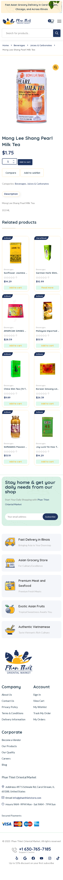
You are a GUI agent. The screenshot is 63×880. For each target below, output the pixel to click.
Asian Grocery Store (33, 560)
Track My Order (42, 713)
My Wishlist (40, 706)
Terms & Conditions (12, 713)
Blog (4, 764)
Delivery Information (13, 719)
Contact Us (8, 700)
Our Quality (8, 752)
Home (6, 45)
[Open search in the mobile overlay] (31, 33)
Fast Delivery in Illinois (34, 539)
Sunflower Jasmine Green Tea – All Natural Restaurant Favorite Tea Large (15, 272)
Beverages (19, 45)
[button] (15, 288)
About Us (7, 694)
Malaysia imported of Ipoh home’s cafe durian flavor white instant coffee (47, 330)
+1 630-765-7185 (35, 849)
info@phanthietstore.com (27, 797)
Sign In (37, 694)
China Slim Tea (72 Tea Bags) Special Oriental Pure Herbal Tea (15, 389)
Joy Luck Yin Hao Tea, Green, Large (47, 447)
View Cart (38, 700)
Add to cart (25, 162)
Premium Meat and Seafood (31, 583)
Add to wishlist (32, 172)
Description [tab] (11, 193)
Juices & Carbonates (41, 45)
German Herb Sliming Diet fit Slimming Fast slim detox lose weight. (47, 272)
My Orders (39, 719)
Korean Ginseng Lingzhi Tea (47, 389)
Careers (6, 758)
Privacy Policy (10, 706)
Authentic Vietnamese (34, 627)
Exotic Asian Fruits (31, 606)
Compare (11, 172)
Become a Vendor (11, 739)
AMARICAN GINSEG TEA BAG (15, 330)
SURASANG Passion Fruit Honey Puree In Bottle (15, 447)
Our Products (9, 746)
